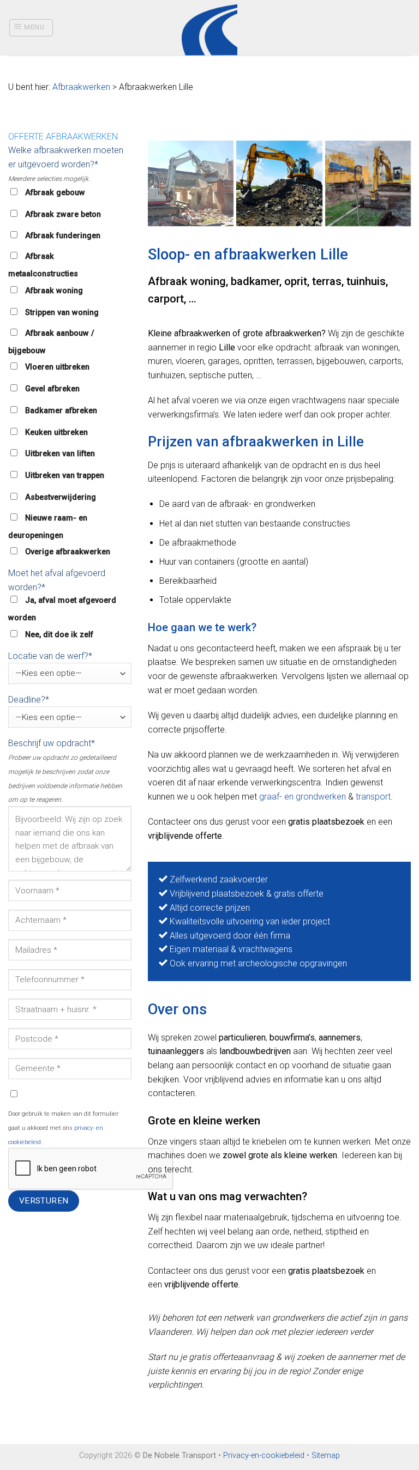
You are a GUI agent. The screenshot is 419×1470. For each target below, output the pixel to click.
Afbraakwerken (81, 87)
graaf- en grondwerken (302, 796)
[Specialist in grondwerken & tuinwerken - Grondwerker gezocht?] (210, 28)
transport (373, 796)
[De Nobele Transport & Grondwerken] (279, 183)
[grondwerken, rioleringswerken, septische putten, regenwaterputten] (191, 183)
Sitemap (326, 1455)
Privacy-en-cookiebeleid (263, 1455)
